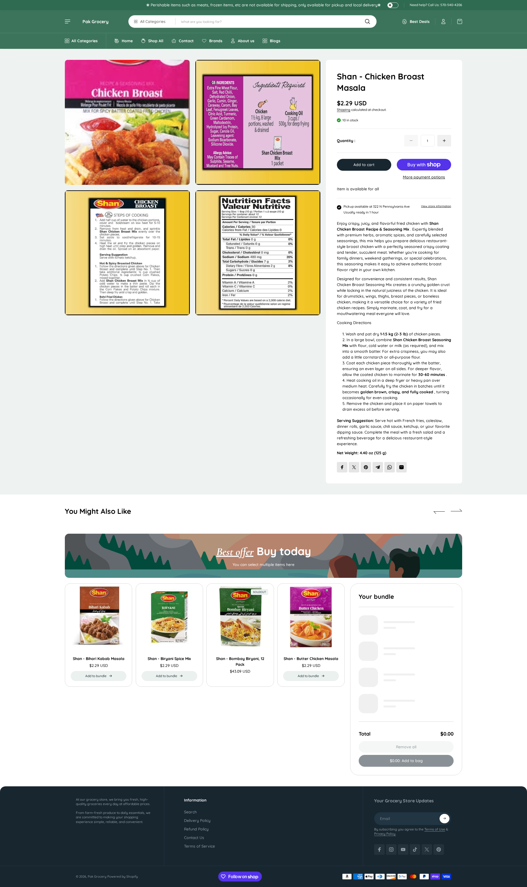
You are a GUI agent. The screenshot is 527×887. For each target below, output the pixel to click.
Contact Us (194, 837)
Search (190, 811)
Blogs (275, 40)
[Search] (367, 21)
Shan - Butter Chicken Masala (311, 658)
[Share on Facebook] (342, 467)
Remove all (406, 746)
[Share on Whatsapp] (389, 467)
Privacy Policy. (385, 834)
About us (246, 40)
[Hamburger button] (68, 21)
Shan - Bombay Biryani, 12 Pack (240, 661)
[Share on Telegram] (377, 467)
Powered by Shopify (122, 876)
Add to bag (406, 760)
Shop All (155, 40)
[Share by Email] (401, 467)
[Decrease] (411, 140)
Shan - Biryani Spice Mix (169, 658)
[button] (439, 511)
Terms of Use (434, 829)
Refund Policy (196, 829)
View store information (436, 206)
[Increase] (444, 140)
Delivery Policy (197, 820)
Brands (215, 40)
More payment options (424, 177)
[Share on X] (354, 467)
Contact (186, 40)
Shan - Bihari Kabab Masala (98, 658)
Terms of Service (199, 846)
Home (127, 40)
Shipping (343, 110)
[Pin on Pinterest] (366, 467)
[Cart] (457, 21)
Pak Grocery (95, 21)
